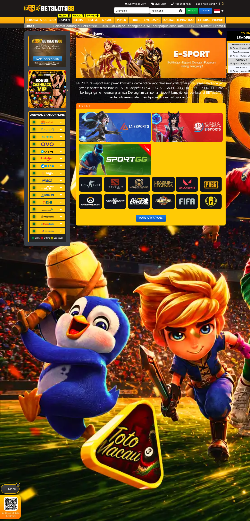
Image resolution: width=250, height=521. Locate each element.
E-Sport (64, 20)
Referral (203, 20)
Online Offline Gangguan (48, 238)
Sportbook (48, 20)
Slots (78, 20)
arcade (107, 20)
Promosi (218, 20)
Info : (30, 26)
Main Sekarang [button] (151, 218)
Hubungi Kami (183, 3)
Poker (121, 20)
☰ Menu (10, 489)
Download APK (137, 3)
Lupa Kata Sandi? (207, 3)
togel (135, 20)
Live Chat (160, 3)
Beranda (32, 20)
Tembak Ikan (185, 20)
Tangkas (168, 20)
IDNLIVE (93, 20)
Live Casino (152, 20)
